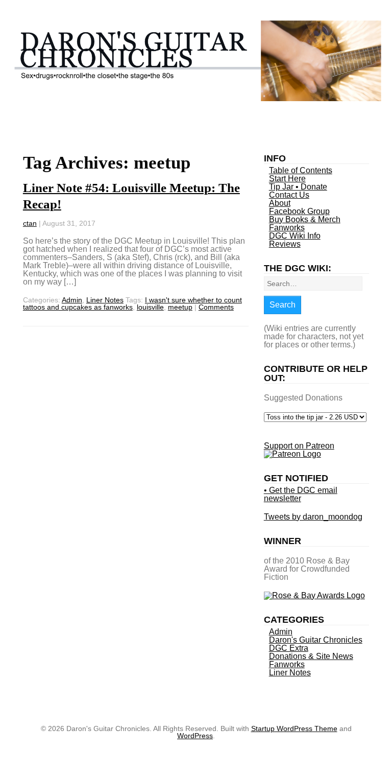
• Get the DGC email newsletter (300, 494)
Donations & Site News (311, 656)
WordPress (195, 736)
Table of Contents (300, 170)
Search (283, 304)
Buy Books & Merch (304, 219)
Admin (72, 300)
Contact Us (289, 195)
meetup (180, 307)
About (279, 203)
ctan (30, 223)
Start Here (287, 178)
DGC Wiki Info (295, 235)
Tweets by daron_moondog (313, 516)
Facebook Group (299, 211)
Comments (216, 307)
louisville (150, 307)
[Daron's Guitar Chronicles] (196, 97)
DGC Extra (288, 648)
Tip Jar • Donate (298, 186)
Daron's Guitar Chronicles (315, 640)
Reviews (285, 244)
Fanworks (287, 227)
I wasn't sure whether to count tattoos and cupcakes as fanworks (132, 303)
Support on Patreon (299, 445)
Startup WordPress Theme (294, 728)
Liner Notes (105, 300)
